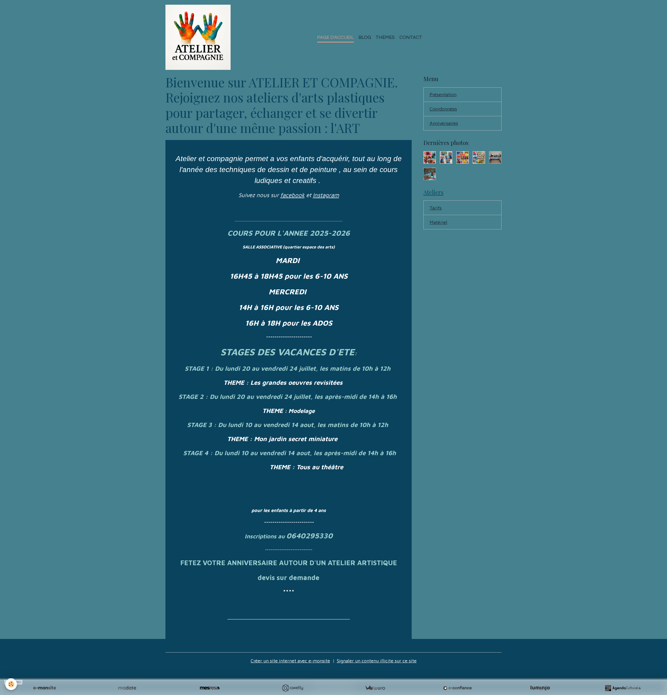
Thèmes (385, 37)
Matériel (438, 222)
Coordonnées (443, 109)
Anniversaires (444, 123)
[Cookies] (11, 684)
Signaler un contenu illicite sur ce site (377, 660)
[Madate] (127, 688)
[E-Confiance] (457, 688)
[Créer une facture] (374, 688)
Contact (410, 37)
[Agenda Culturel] (622, 688)
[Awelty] (292, 688)
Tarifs (436, 208)
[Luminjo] (540, 688)
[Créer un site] (44, 688)
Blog (365, 37)
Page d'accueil (335, 37)
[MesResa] (209, 688)
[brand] (199, 37)
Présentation (443, 94)
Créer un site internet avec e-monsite (290, 660)
